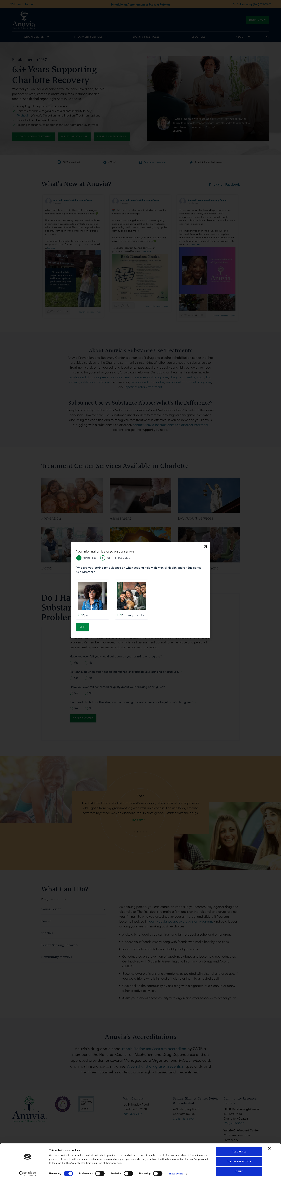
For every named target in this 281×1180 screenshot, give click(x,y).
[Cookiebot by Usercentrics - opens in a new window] (27, 1173)
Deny (239, 1171)
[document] (140, 590)
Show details (175, 1173)
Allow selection (239, 1161)
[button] (205, 547)
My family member (133, 615)
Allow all (239, 1151)
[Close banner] (269, 1148)
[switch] (100, 1173)
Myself (85, 615)
